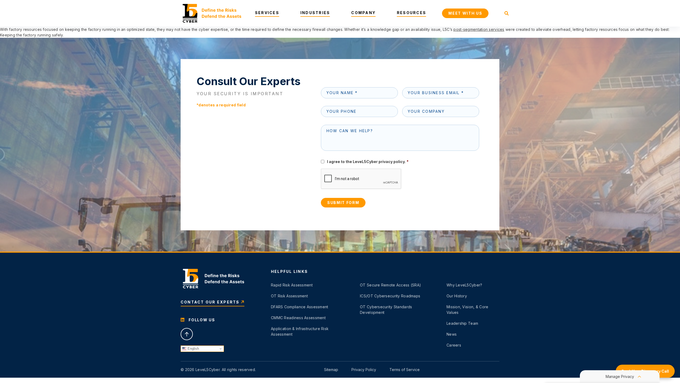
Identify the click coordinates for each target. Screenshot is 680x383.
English (192, 349)
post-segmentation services (478, 29)
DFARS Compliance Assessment (299, 307)
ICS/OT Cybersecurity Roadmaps (390, 296)
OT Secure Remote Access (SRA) (390, 285)
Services (267, 12)
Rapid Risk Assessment (292, 285)
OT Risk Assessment (289, 296)
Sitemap (331, 369)
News (452, 334)
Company (363, 12)
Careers (454, 345)
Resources (411, 12)
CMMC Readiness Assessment (298, 317)
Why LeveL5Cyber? (464, 285)
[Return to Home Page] (211, 13)
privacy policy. (392, 161)
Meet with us (465, 13)
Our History (457, 296)
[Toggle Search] (506, 13)
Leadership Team (462, 323)
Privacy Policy (363, 369)
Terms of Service (404, 369)
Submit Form (343, 202)
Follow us (201, 320)
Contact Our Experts (210, 302)
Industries (315, 12)
